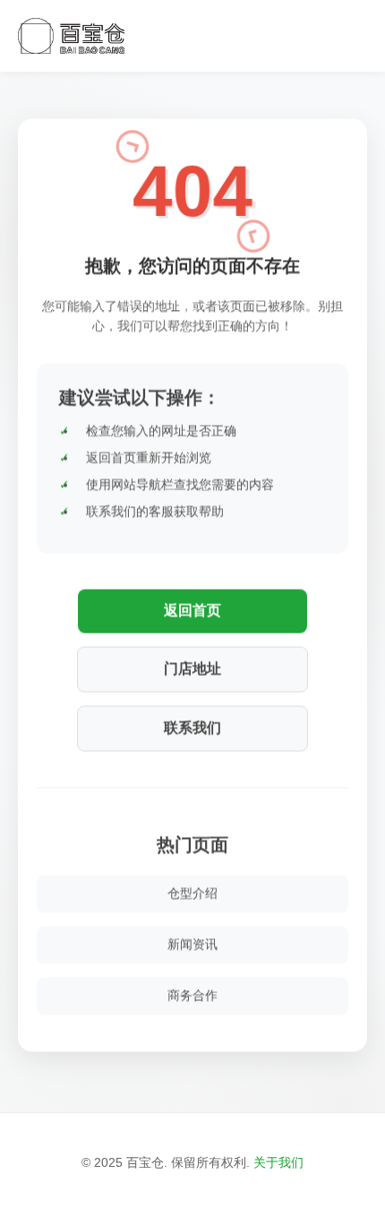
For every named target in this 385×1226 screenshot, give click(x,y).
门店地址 (192, 667)
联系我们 (192, 726)
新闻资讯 (192, 943)
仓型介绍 (192, 892)
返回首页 (192, 609)
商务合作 (192, 994)
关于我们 (278, 1162)
